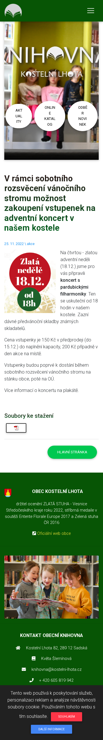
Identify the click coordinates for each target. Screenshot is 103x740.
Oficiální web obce (54, 533)
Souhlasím (66, 716)
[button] (11, 87)
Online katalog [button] (50, 115)
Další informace (51, 729)
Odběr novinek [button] (82, 115)
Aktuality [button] (18, 116)
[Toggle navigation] (90, 10)
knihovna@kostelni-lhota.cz (56, 669)
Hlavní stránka (72, 452)
